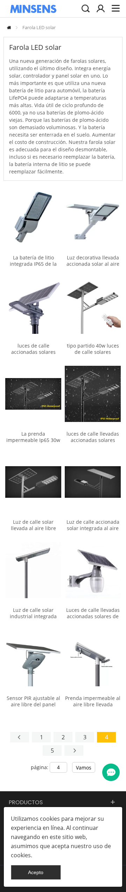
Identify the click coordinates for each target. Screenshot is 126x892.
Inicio (9, 27)
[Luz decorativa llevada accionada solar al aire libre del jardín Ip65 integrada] (93, 218)
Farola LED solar (39, 27)
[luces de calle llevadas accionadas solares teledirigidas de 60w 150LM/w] (93, 394)
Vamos (83, 767)
